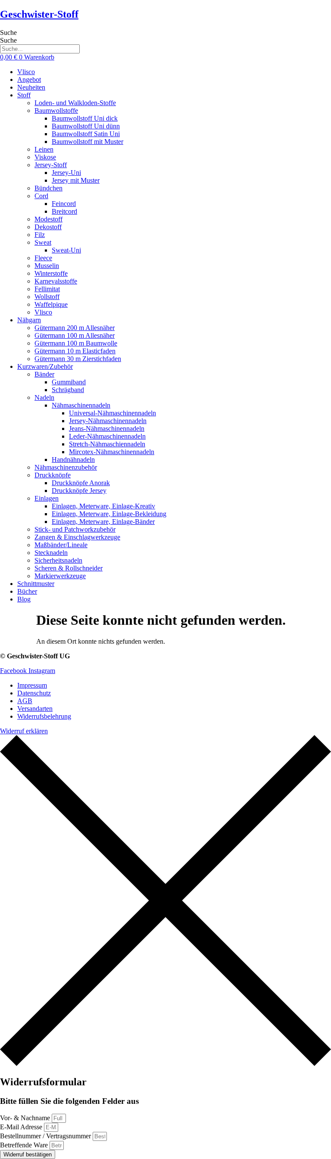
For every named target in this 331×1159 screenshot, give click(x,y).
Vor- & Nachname (26, 1118)
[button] (174, 95)
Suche (8, 32)
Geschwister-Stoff (39, 14)
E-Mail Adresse (22, 1127)
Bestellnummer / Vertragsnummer (46, 1136)
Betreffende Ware (25, 1145)
